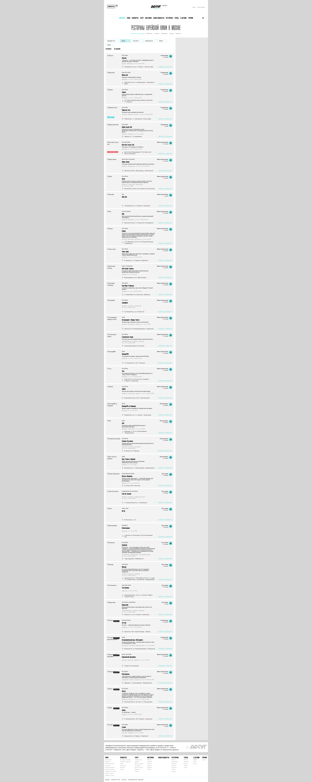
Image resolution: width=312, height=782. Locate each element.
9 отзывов (165, 178)
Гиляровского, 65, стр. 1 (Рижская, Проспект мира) (138, 66)
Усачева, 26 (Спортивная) (131, 665)
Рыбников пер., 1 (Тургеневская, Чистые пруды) (137, 118)
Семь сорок (125, 252)
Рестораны (169, 18)
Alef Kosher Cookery (128, 269)
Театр (142, 18)
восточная (124, 134)
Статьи (171, 33)
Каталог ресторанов (138, 33)
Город (177, 18)
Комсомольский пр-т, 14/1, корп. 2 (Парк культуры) (138, 701)
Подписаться (111, 6)
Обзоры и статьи (109, 775)
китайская (130, 496)
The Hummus (125, 588)
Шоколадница (126, 528)
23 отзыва (165, 319)
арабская (124, 660)
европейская (137, 239)
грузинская (137, 446)
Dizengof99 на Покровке (129, 406)
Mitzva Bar (125, 75)
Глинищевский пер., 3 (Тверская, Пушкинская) (137, 205)
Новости (178, 33)
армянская (125, 446)
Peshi (123, 179)
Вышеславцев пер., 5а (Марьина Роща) (135, 277)
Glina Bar (124, 197)
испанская (131, 305)
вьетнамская (131, 324)
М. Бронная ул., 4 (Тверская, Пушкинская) (136, 260)
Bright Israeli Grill (127, 127)
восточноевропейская (145, 554)
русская (124, 63)
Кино (128, 18)
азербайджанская (126, 341)
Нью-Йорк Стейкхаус (128, 286)
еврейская (129, 63)
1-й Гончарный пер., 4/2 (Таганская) (134, 363)
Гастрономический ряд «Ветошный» (132, 640)
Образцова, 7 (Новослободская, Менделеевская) (138, 683)
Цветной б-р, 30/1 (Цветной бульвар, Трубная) (137, 631)
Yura (123, 371)
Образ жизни (125, 162)
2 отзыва (166, 230)
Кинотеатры (108, 759)
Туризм (190, 18)
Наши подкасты (158, 18)
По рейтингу (108, 49)
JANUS (124, 389)
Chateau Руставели (127, 441)
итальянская (131, 184)
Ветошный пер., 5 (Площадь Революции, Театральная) (139, 648)
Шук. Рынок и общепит (128, 459)
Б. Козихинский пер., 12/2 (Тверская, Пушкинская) (138, 719)
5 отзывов (165, 57)
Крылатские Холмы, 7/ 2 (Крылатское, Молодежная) (138, 222)
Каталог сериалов (110, 769)
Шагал (124, 691)
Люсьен (124, 58)
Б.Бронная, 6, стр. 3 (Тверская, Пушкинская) (136, 614)
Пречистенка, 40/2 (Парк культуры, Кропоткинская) (138, 170)
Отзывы (156, 33)
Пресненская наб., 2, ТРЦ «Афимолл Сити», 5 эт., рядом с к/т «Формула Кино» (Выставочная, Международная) (139, 578)
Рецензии (164, 33)
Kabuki (124, 231)
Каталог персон (109, 773)
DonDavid (124, 545)
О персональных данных (169, 750)
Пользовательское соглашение (135, 779)
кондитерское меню (139, 496)
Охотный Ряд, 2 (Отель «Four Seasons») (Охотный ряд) (139, 188)
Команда (107, 779)
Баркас (124, 92)
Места (185, 759)
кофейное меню (140, 645)
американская (134, 554)
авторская (124, 114)
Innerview (122, 18)
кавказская (141, 341)
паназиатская (139, 184)
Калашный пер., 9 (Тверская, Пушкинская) (136, 736)
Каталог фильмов (110, 767)
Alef (123, 423)
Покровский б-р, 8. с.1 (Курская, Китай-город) (137, 415)
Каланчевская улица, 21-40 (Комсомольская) (137, 398)
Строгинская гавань (127, 337)
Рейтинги (149, 33)
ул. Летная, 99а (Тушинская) (132, 485)
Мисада (124, 567)
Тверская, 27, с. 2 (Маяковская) (133, 136)
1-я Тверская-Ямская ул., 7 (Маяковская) (135, 502)
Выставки (148, 18)
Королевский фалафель (129, 657)
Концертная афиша (125, 759)
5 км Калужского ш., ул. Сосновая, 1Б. (134, 311)
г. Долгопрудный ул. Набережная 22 (133, 558)
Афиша (195, 759)
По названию (117, 49)
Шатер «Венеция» (127, 476)
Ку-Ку (123, 511)
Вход (193, 7)
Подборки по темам (110, 771)
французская (131, 166)
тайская (132, 679)
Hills (123, 214)
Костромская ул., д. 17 (130, 519)
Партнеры (124, 779)
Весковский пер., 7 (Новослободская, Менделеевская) (139, 468)
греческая (138, 324)
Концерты (135, 18)
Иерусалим (125, 605)
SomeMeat (125, 303)
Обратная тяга (126, 110)
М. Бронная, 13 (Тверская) (131, 450)
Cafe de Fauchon (126, 494)
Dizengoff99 (125, 354)
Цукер (123, 710)
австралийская (126, 554)
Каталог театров (139, 763)
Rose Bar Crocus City (128, 145)
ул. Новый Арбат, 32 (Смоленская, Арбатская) (137, 294)
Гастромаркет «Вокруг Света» (131, 320)
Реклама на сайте (115, 779)
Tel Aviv (124, 623)
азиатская (124, 239)
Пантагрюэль (125, 674)
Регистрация (201, 7)
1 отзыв (166, 126)
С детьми (183, 18)
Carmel (124, 727)
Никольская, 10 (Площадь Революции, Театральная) (139, 328)
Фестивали (123, 765)
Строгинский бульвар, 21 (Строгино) (134, 345)
